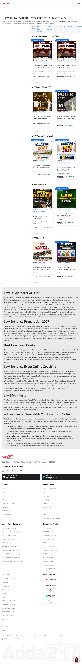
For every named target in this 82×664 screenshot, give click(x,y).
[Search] (73, 3)
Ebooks (4, 593)
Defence (45, 503)
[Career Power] (50, 585)
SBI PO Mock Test (48, 539)
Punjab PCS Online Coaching (11, 554)
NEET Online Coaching (9, 547)
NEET (44, 514)
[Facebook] (16, 471)
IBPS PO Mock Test (49, 561)
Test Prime (5, 627)
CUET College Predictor (9, 601)
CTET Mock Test (48, 543)
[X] (7, 471)
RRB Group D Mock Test (50, 550)
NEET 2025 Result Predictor (10, 612)
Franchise (5, 507)
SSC (44, 492)
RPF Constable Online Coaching (11, 558)
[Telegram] (12, 471)
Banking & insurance (49, 489)
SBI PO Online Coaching (9, 528)
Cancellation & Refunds (30, 636)
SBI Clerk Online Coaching (10, 539)
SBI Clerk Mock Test (49, 528)
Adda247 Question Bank (9, 579)
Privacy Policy (58, 636)
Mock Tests (5, 582)
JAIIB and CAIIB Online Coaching (12, 550)
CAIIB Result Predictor (8, 608)
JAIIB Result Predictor (8, 604)
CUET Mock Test (48, 554)
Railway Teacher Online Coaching (12, 561)
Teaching (46, 500)
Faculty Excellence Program (51, 518)
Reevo (3, 623)
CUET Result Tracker (8, 616)
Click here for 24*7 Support (13, 466)
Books (3, 597)
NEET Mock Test (48, 558)
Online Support (6, 514)
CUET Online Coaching (9, 543)
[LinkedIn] (3, 471)
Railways (46, 496)
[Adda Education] (50, 580)
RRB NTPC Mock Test (49, 536)
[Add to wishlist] (51, 61)
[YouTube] (21, 471)
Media (3, 496)
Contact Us (5, 492)
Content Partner (7, 511)
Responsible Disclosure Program (12, 636)
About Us (4, 489)
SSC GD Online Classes (9, 536)
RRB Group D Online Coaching (11, 532)
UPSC (45, 511)
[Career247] (50, 601)
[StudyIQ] (50, 590)
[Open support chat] (76, 659)
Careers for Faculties (8, 503)
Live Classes (5, 586)
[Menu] (78, 3)
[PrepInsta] (50, 596)
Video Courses (6, 590)
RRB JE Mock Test (48, 565)
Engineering (47, 507)
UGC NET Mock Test (49, 569)
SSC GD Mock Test (48, 532)
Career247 (5, 619)
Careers (4, 500)
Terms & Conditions (46, 636)
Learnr (4, 630)
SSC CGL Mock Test (49, 547)
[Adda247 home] (6, 3)
